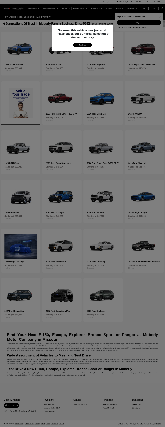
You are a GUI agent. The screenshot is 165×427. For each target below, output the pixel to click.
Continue (82, 45)
